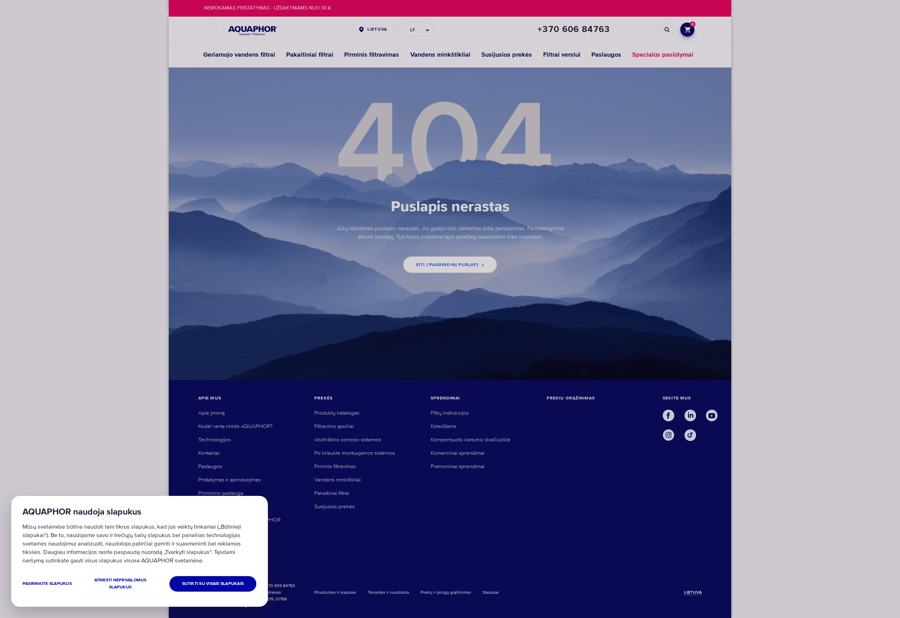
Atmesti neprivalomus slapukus (120, 583)
